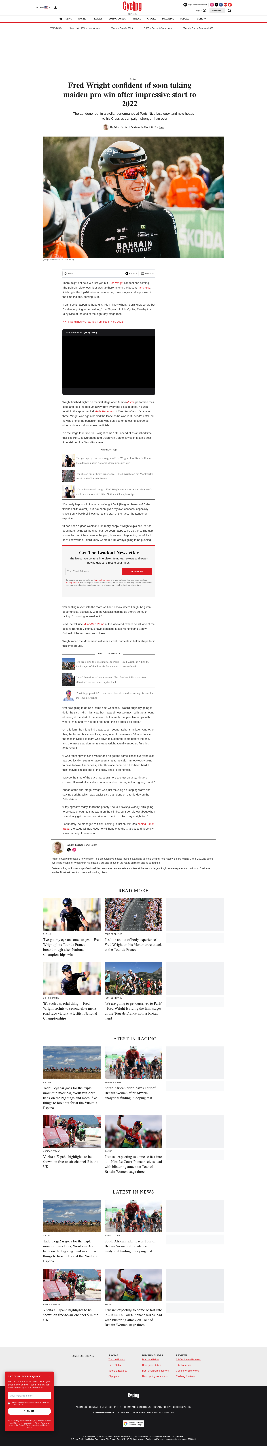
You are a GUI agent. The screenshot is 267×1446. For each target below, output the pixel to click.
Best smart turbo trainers (155, 1370)
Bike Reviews (183, 1365)
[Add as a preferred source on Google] (133, 1423)
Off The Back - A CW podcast (158, 28)
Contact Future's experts (105, 1407)
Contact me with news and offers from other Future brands (30, 1403)
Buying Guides (117, 18)
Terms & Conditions (26, 1425)
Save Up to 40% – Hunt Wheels (84, 28)
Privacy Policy (40, 1423)
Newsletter (149, 273)
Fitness (136, 18)
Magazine (168, 18)
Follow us (133, 273)
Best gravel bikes (151, 1365)
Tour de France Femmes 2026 (198, 28)
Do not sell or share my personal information (145, 1412)
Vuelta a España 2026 (122, 28)
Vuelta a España (117, 1370)
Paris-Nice (144, 287)
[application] (108, 362)
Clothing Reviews (185, 1376)
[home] (60, 19)
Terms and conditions (137, 1407)
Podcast (185, 18)
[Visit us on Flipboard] (230, 5)
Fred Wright (116, 283)
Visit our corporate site (173, 1436)
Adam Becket (121, 127)
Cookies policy (182, 1407)
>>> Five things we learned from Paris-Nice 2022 (92, 321)
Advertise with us (103, 1412)
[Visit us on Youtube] (225, 5)
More (200, 18)
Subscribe (216, 11)
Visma (131, 402)
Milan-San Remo (94, 624)
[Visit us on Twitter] (216, 5)
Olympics (113, 1376)
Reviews (97, 18)
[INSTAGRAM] (75, 850)
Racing (82, 18)
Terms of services (102, 580)
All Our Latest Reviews (188, 1359)
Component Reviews (187, 1370)
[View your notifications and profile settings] (55, 8)
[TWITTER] (69, 850)
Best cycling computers (154, 1376)
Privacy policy (162, 1407)
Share (70, 273)
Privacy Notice (72, 582)
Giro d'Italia (114, 1365)
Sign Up (29, 1411)
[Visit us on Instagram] (212, 5)
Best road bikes (150, 1359)
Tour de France (116, 1359)
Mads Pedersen (104, 411)
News (69, 18)
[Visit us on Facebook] (221, 5)
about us (81, 1407)
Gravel (151, 18)
